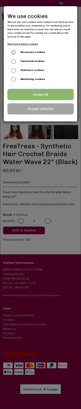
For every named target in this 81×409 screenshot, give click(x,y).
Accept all (40, 95)
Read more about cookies (23, 44)
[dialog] (40, 204)
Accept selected (40, 109)
